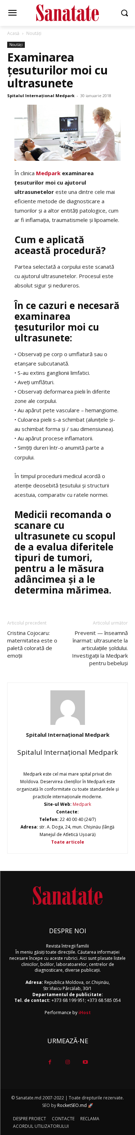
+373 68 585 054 (104, 1000)
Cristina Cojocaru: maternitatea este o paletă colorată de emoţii (32, 644)
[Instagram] (67, 1062)
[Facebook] (50, 1062)
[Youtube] (85, 1062)
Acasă (13, 33)
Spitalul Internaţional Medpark (41, 95)
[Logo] (67, 13)
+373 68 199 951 (68, 1000)
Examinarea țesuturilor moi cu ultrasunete (57, 70)
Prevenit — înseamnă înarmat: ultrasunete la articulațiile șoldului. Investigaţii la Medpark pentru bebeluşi (100, 648)
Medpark (81, 804)
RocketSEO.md (72, 1105)
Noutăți (33, 33)
